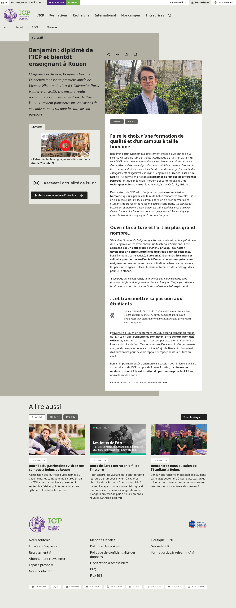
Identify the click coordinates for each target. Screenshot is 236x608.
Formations (58, 15)
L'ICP (40, 15)
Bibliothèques (202, 2)
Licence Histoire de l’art (124, 157)
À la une (37, 417)
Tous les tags (192, 417)
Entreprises (155, 15)
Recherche (81, 15)
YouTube (45, 163)
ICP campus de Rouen (145, 367)
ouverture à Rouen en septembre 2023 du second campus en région (153, 333)
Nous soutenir (56, 2)
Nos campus (131, 15)
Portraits (52, 27)
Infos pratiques (225, 2)
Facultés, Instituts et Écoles (26, 3)
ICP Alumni (73, 2)
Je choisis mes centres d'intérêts (55, 195)
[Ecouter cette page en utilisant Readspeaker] (117, 54)
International (105, 15)
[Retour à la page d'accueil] (17, 15)
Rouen (70, 417)
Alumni (54, 417)
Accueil (19, 27)
